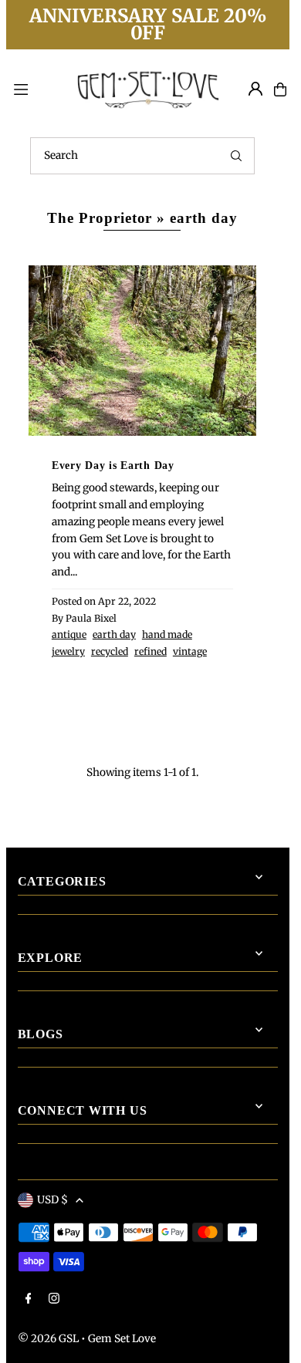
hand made (167, 634)
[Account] (255, 89)
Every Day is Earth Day (113, 465)
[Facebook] (28, 1299)
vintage (190, 651)
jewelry (68, 651)
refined (150, 651)
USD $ (52, 1199)
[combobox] (142, 155)
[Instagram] (54, 1299)
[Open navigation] (34, 88)
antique (69, 634)
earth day (114, 634)
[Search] (236, 155)
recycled (109, 651)
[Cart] (280, 89)
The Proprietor (99, 218)
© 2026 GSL (48, 1338)
